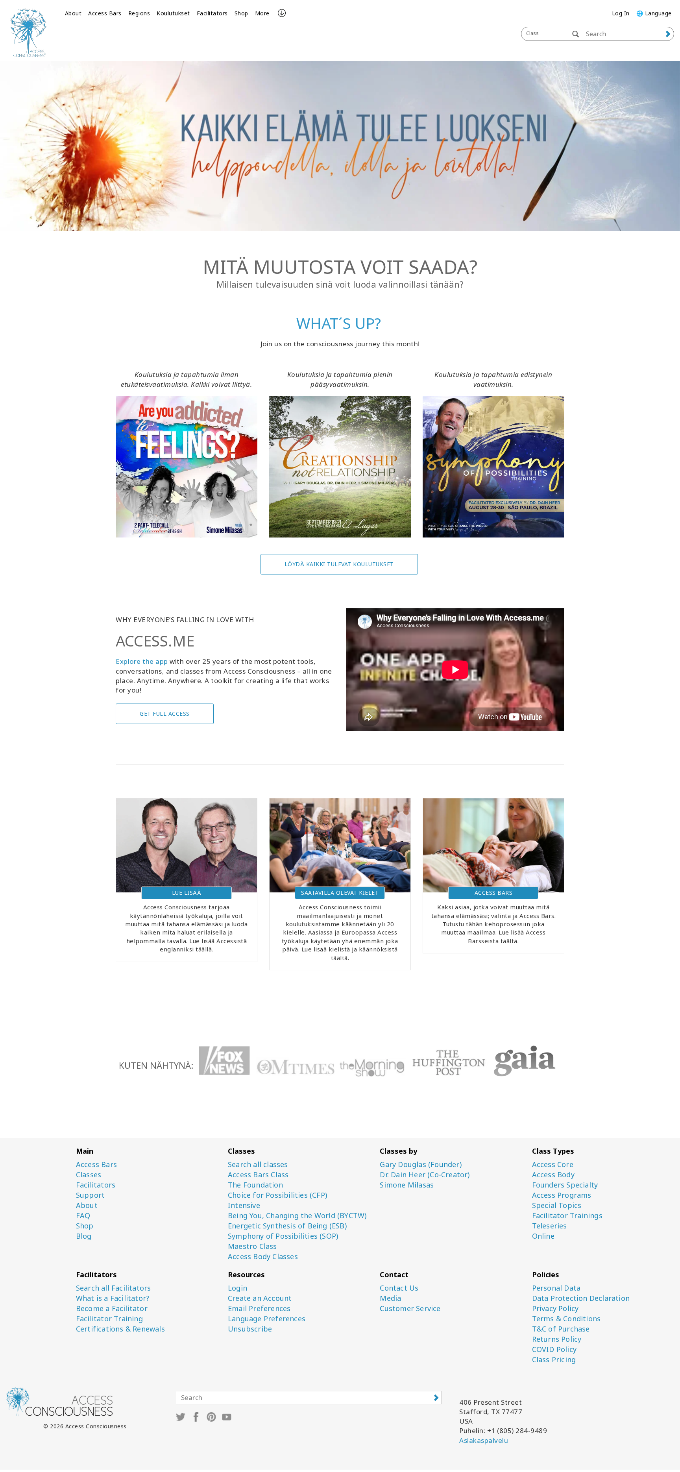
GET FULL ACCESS (165, 713)
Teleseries (549, 1226)
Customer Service (410, 1308)
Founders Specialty (565, 1185)
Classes (88, 1175)
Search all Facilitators (113, 1288)
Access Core (552, 1164)
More (262, 13)
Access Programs (561, 1195)
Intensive (244, 1205)
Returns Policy (557, 1339)
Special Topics (557, 1205)
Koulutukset (173, 13)
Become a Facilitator (112, 1308)
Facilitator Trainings (567, 1216)
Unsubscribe (250, 1329)
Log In (621, 13)
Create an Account (260, 1298)
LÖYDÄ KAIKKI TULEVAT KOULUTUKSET (339, 564)
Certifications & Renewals (120, 1329)
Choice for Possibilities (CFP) (277, 1195)
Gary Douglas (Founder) (420, 1164)
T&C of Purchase (561, 1329)
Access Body (553, 1175)
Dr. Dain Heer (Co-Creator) (424, 1175)
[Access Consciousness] (28, 32)
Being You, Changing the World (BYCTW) (297, 1216)
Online (543, 1236)
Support (90, 1195)
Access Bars (105, 13)
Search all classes (258, 1164)
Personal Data (556, 1288)
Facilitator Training (109, 1319)
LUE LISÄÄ (186, 892)
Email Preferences (259, 1308)
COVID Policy (554, 1349)
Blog (84, 1236)
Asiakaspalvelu (483, 1440)
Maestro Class (252, 1246)
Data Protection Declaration (581, 1298)
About (73, 13)
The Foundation (255, 1185)
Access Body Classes (263, 1256)
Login (237, 1288)
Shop (241, 13)
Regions (139, 13)
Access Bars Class (258, 1175)
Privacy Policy (555, 1308)
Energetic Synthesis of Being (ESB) (287, 1226)
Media (390, 1298)
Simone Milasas (407, 1185)
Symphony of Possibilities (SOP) (283, 1236)
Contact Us (399, 1288)
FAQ (83, 1216)
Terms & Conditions (566, 1319)
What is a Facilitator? (112, 1298)
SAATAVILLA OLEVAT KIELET (340, 892)
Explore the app (142, 661)
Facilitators (212, 13)
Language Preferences (266, 1319)
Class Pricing (554, 1360)
